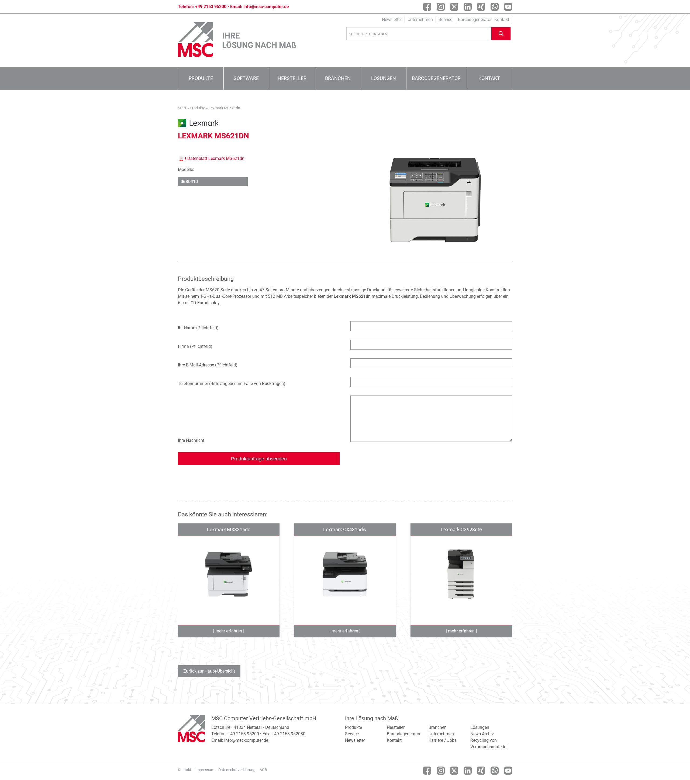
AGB (263, 770)
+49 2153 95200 (210, 6)
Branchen (338, 78)
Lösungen (383, 78)
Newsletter (392, 19)
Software (246, 78)
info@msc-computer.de (266, 6)
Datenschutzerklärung (237, 770)
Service (445, 19)
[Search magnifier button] (501, 33)
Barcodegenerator (475, 19)
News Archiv (482, 733)
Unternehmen (420, 19)
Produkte (201, 78)
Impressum (204, 770)
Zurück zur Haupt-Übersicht (209, 671)
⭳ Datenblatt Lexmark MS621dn (214, 158)
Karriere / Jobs (443, 740)
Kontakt (501, 19)
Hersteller (292, 78)
